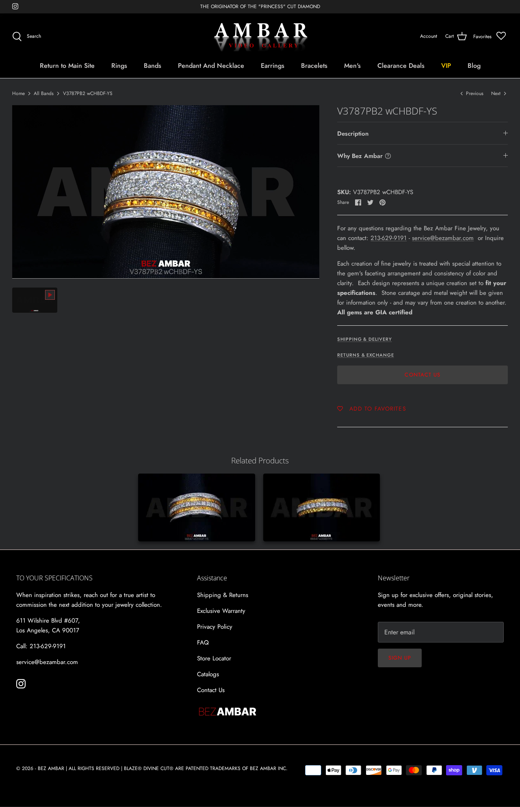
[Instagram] (15, 6)
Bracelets (314, 65)
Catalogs (208, 674)
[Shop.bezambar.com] (260, 37)
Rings (119, 65)
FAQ (203, 642)
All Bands (44, 93)
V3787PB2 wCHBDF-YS (88, 93)
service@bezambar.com (443, 238)
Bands (152, 65)
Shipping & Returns (222, 595)
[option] (166, 191)
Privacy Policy (214, 626)
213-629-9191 (388, 238)
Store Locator (214, 658)
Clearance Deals (401, 65)
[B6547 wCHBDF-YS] (196, 507)
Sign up (399, 658)
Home (18, 93)
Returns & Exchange (365, 355)
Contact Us (422, 375)
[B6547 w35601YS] (321, 507)
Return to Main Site (67, 65)
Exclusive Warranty (221, 610)
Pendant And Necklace (211, 65)
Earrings (272, 65)
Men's (352, 65)
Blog (474, 65)
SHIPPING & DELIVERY (364, 339)
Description (352, 133)
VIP (446, 65)
